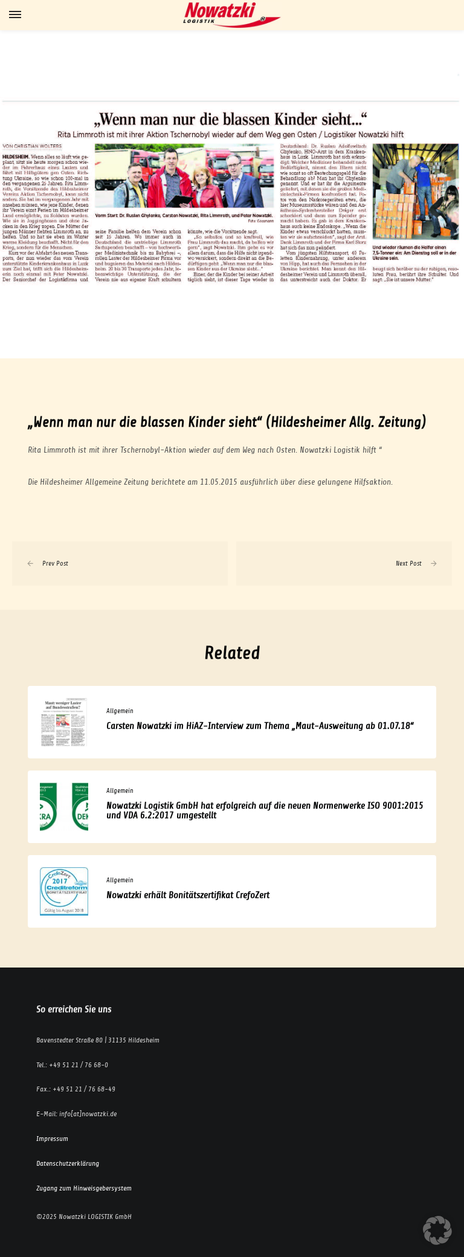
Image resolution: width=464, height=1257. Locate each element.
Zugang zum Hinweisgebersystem (84, 1188)
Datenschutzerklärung (67, 1163)
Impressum (52, 1138)
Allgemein (120, 711)
